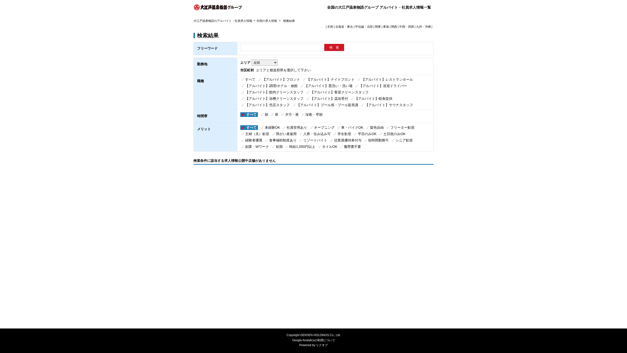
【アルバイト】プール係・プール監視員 (327, 105)
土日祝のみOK (394, 134)
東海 (386, 26)
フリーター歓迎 (402, 127)
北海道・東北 (344, 26)
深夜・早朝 (314, 114)
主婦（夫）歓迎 (257, 134)
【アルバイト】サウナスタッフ (389, 105)
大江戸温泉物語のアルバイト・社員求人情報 (222, 21)
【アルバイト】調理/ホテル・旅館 (271, 86)
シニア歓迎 (404, 140)
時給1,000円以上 (302, 147)
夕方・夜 (292, 114)
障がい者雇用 (286, 134)
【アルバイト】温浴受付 (329, 99)
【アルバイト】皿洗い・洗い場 (328, 86)
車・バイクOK (352, 127)
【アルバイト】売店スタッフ (267, 105)
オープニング (324, 127)
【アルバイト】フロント (281, 79)
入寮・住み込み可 (317, 134)
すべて (250, 79)
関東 (378, 26)
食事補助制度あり (283, 140)
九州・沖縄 (423, 26)
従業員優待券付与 (348, 140)
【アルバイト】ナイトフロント (331, 79)
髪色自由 (377, 127)
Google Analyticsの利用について (313, 340)
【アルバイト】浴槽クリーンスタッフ (274, 99)
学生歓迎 (344, 134)
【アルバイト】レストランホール (387, 79)
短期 (279, 147)
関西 (394, 26)
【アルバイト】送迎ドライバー (383, 86)
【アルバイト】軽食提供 (373, 99)
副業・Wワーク (257, 147)
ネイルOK (329, 147)
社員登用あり (297, 127)
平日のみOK (367, 134)
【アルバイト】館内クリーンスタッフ (274, 92)
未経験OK (272, 127)
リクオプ (322, 345)
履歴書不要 (352, 147)
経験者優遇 (253, 140)
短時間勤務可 (378, 140)
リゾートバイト (315, 140)
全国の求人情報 (267, 21)
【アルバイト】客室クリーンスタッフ (339, 92)
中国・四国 (406, 26)
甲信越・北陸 (364, 26)
